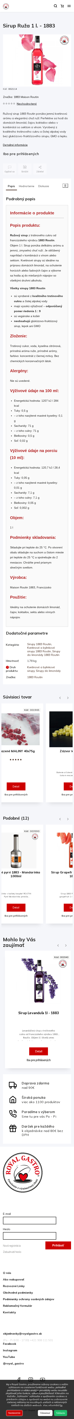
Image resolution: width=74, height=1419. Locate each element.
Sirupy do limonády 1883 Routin (43, 653)
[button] (38, 1041)
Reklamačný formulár (17, 1306)
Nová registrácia (12, 1245)
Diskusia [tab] (43, 186)
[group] (37, 1011)
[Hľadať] (55, 6)
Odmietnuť (45, 1413)
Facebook (9, 1344)
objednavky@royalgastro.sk (22, 1333)
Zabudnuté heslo (12, 1251)
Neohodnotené (27, 103)
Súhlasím (60, 1413)
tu (61, 1405)
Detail (16, 786)
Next (68, 697)
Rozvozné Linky (14, 1286)
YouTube (9, 1357)
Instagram (10, 1350)
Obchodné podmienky (18, 1292)
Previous (59, 697)
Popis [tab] (11, 186)
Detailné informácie (15, 145)
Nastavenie (14, 1413)
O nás (7, 1273)
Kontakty (9, 1312)
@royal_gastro (13, 1363)
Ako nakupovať (13, 1279)
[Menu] (69, 6)
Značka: (21, 97)
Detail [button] (38, 1051)
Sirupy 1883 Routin (39, 644)
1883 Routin (35, 677)
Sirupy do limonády (48, 671)
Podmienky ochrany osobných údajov (28, 1299)
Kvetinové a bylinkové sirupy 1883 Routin (41, 649)
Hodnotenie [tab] (26, 186)
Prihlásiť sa (58, 1246)
